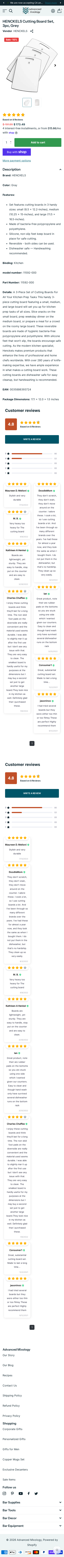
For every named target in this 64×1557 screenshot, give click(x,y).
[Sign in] (53, 11)
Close (32, 1502)
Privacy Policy (11, 1415)
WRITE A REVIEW (32, 439)
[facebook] (29, 1493)
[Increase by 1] (11, 139)
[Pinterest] (12, 1493)
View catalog (4, 10)
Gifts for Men (11, 1449)
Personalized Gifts (14, 1439)
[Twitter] (36, 1493)
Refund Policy (11, 1405)
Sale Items (9, 1479)
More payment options (17, 160)
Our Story (9, 1355)
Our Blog (8, 1365)
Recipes (7, 1375)
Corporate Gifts (12, 1429)
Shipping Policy (12, 1395)
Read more (51, 2)
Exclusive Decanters (15, 1469)
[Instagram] (4, 1493)
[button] (3, 3)
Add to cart (38, 142)
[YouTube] (21, 1493)
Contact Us (10, 1385)
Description (12, 169)
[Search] (10, 11)
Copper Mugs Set (13, 1459)
